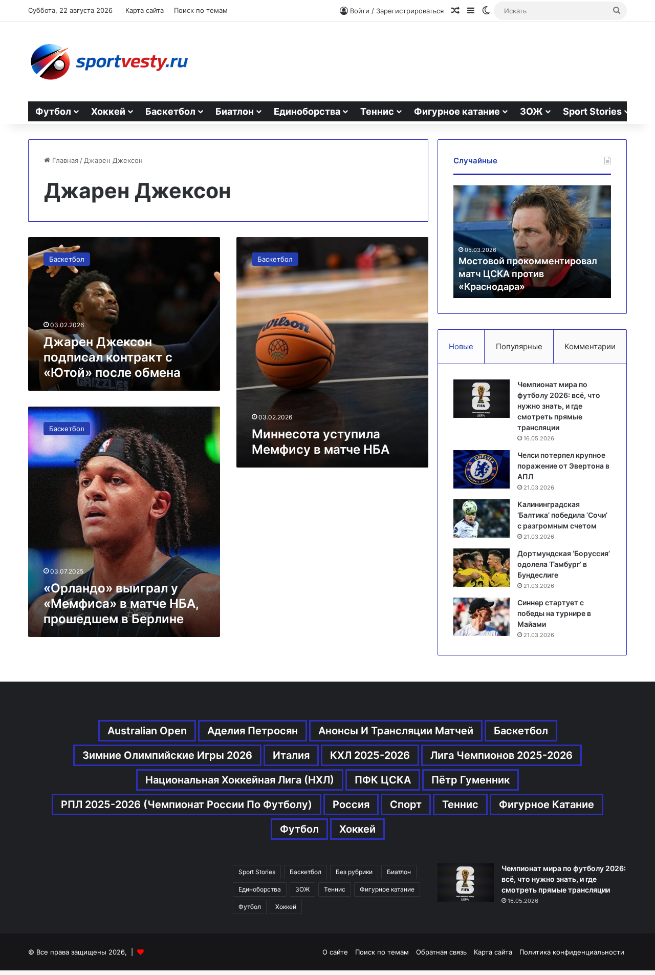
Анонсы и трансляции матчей (395, 731)
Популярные (519, 346)
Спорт (406, 804)
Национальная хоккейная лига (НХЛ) (239, 780)
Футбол (53, 111)
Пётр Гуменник (470, 780)
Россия (351, 804)
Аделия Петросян (252, 731)
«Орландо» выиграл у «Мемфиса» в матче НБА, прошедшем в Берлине (121, 603)
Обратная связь (441, 952)
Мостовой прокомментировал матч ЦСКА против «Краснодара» (527, 274)
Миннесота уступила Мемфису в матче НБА (320, 442)
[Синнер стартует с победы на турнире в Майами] (481, 617)
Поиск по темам (201, 10)
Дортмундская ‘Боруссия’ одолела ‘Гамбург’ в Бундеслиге (563, 564)
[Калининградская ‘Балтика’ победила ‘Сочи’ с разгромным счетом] (481, 518)
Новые (461, 346)
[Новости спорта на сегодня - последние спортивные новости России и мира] (108, 62)
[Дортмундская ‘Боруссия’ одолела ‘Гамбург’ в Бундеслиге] (481, 567)
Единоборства (307, 111)
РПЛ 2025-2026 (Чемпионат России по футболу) (186, 804)
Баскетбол (170, 111)
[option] (532, 241)
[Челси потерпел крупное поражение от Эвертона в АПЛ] (481, 469)
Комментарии (590, 346)
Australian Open (147, 731)
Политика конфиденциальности (571, 952)
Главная (64, 160)
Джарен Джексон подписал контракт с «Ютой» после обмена (112, 357)
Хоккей (108, 111)
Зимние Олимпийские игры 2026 (167, 755)
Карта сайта (144, 10)
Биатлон (234, 111)
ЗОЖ (531, 111)
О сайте (335, 952)
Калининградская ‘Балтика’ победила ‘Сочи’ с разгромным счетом (562, 515)
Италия (291, 755)
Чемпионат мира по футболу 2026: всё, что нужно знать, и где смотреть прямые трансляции (558, 406)
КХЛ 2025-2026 (370, 755)
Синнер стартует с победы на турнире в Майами (554, 613)
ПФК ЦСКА (383, 780)
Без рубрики (354, 872)
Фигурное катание (457, 111)
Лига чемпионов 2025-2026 (501, 755)
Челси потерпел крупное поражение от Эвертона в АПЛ (563, 466)
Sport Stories (592, 111)
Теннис (377, 111)
